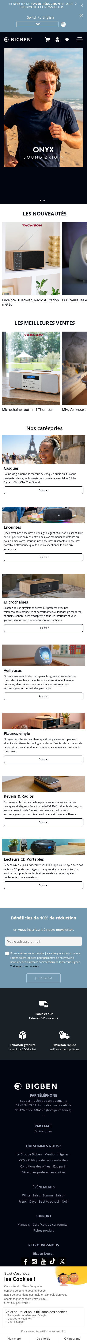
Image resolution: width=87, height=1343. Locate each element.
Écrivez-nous (44, 1131)
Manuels (24, 1224)
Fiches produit (43, 1230)
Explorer (44, 490)
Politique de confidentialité (47, 1160)
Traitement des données (24, 966)
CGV (22, 1160)
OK (37, 24)
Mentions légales (57, 1154)
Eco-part (59, 1166)
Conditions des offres (35, 1166)
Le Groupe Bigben (29, 1154)
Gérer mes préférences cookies (43, 1172)
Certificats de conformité (50, 1224)
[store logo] (18, 40)
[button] (40, 200)
